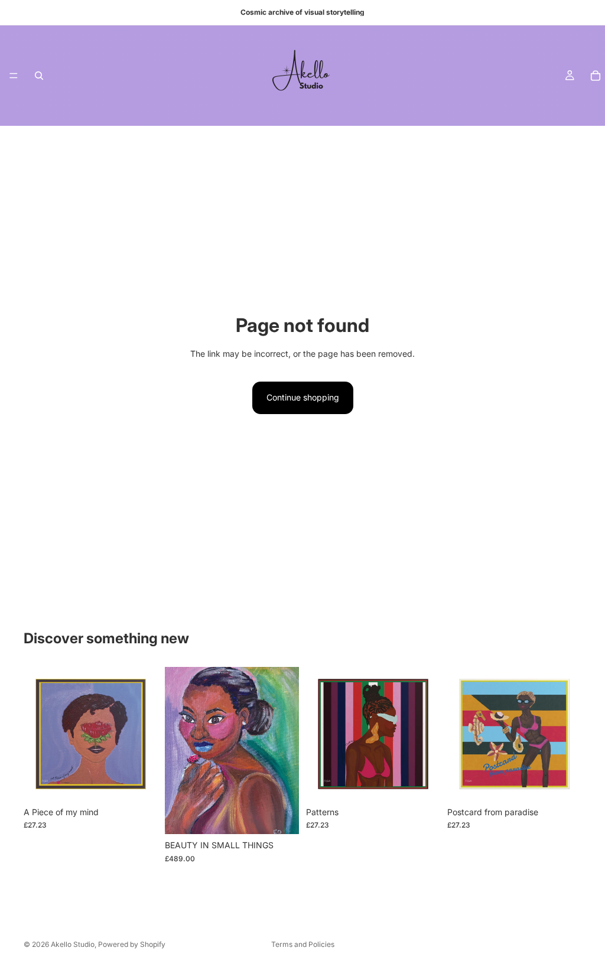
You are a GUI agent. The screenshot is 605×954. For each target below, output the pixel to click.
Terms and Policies (302, 944)
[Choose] (139, 782)
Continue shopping (302, 397)
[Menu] (13, 75)
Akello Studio (73, 944)
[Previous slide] (178, 750)
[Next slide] (286, 750)
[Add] (280, 815)
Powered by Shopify (131, 944)
